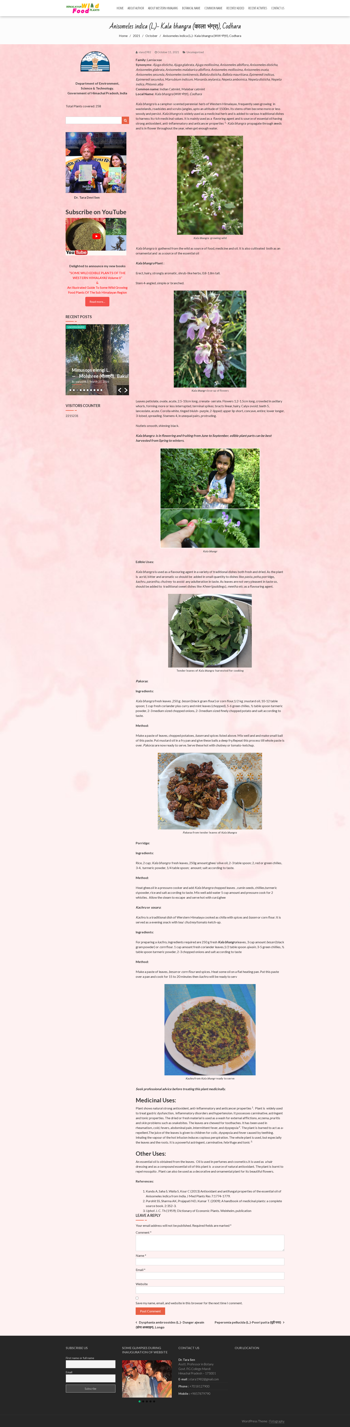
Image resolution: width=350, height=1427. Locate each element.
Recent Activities (257, 8)
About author (136, 8)
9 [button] (98, 390)
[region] (147, 1381)
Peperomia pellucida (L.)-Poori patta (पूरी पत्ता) (248, 1322)
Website (142, 1284)
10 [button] (101, 390)
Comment (144, 1232)
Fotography (276, 1421)
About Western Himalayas (163, 8)
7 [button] (91, 390)
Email (140, 1270)
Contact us (277, 8)
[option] (97, 359)
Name (141, 1255)
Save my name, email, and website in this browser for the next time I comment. (189, 1303)
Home (120, 8)
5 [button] (84, 390)
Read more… (97, 301)
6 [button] (87, 390)
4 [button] (80, 390)
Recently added (235, 8)
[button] (120, 390)
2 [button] (74, 390)
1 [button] (70, 390)
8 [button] (94, 390)
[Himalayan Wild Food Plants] (84, 8)
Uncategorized (195, 52)
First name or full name (80, 1358)
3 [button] (77, 390)
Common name (213, 8)
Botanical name (191, 8)
